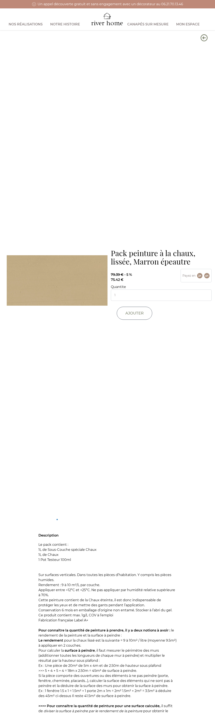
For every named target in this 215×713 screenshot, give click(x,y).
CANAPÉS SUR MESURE (148, 24)
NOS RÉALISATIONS (26, 24)
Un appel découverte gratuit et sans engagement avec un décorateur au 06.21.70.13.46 (110, 4)
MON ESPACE (188, 24)
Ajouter (134, 313)
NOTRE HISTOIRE (65, 24)
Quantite (118, 287)
